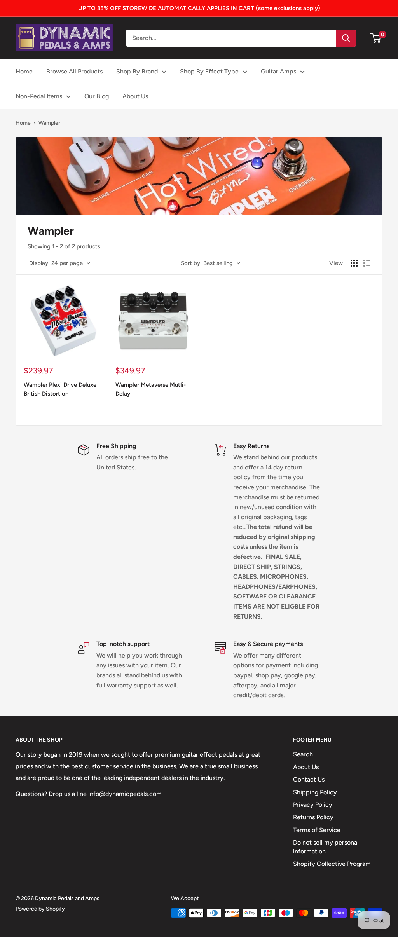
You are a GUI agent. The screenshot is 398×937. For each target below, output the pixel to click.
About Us (135, 96)
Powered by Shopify (40, 909)
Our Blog (96, 96)
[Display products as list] (366, 263)
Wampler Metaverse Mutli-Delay (150, 389)
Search (303, 754)
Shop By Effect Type (209, 71)
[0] (376, 38)
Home (24, 71)
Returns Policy (313, 817)
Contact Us (309, 779)
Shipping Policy (315, 792)
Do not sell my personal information (326, 847)
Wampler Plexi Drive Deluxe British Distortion (60, 389)
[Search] (346, 38)
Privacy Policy (312, 804)
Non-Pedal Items (39, 96)
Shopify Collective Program (332, 863)
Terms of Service (316, 830)
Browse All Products (74, 71)
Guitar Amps (278, 71)
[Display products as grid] (354, 263)
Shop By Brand (137, 71)
